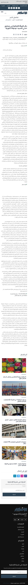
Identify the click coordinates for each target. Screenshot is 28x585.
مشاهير (22, 556)
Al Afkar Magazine (6, 583)
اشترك (14, 494)
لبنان (23, 543)
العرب (13, 19)
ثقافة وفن (22, 553)
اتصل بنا (3, 5)
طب (23, 551)
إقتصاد (22, 548)
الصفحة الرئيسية (23, 5)
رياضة (23, 561)
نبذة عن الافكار (15, 5)
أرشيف (8, 5)
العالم (23, 558)
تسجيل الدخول (4, 2)
